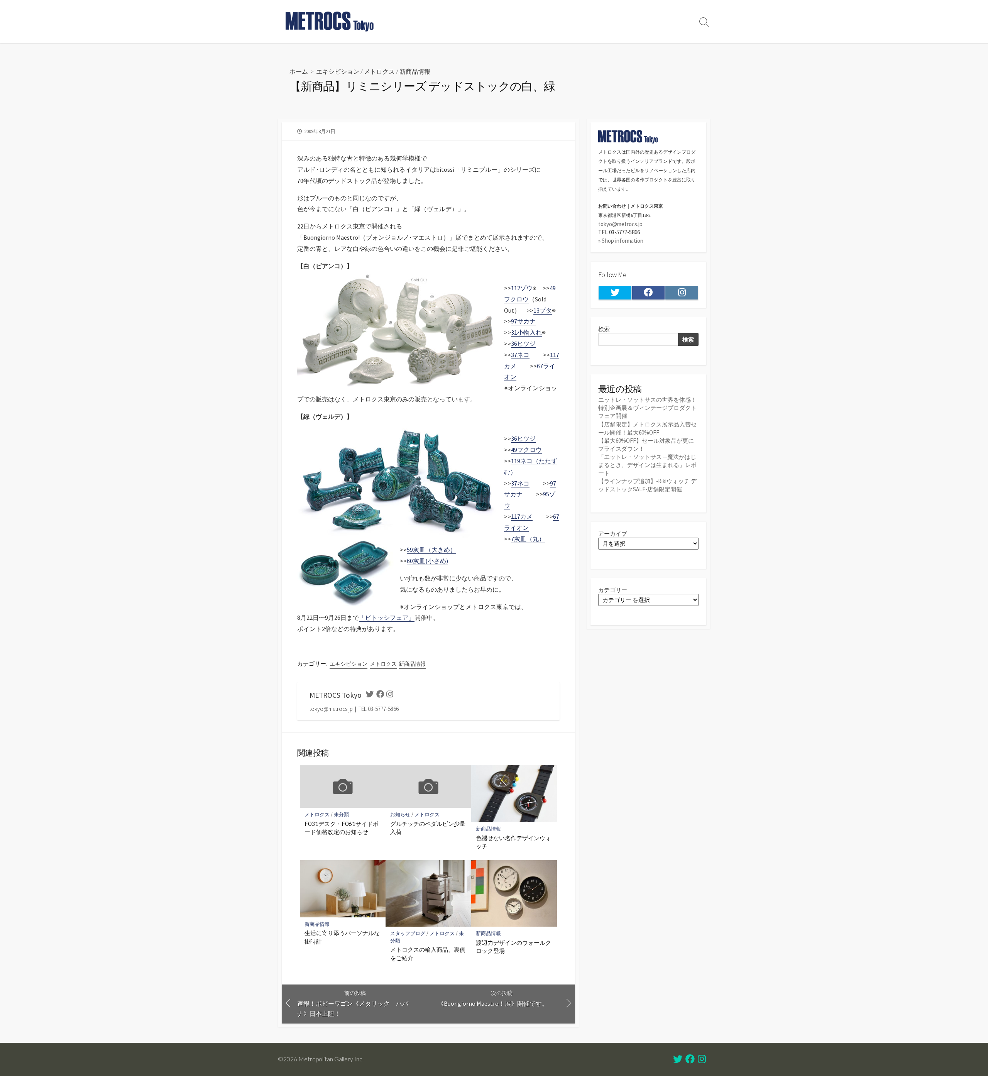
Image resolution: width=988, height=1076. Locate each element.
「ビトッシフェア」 (386, 617)
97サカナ (523, 321)
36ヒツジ (523, 343)
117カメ (522, 516)
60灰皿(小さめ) (427, 561)
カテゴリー (612, 590)
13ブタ (542, 310)
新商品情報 (414, 71)
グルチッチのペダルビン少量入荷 (427, 828)
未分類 (341, 814)
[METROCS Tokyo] (330, 22)
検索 (604, 329)
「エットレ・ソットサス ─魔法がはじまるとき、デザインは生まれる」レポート (647, 465)
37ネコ (520, 355)
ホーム (298, 71)
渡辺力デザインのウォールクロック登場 (513, 946)
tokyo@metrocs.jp (620, 224)
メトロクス (379, 71)
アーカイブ (612, 533)
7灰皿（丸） (528, 539)
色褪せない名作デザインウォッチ (513, 842)
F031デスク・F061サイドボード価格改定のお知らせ (342, 828)
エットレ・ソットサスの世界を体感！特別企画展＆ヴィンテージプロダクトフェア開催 (647, 408)
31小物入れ (526, 332)
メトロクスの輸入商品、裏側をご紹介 (427, 953)
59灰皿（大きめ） (431, 549)
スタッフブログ (407, 933)
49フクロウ (526, 449)
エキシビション (337, 71)
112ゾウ (522, 288)
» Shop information (620, 240)
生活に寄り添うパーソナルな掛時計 (342, 937)
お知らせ (400, 814)
